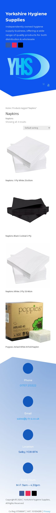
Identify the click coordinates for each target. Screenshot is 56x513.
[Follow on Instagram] (14, 45)
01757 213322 (28, 385)
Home (8, 108)
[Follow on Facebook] (8, 45)
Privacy (47, 511)
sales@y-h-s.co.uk (28, 418)
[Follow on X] (20, 45)
